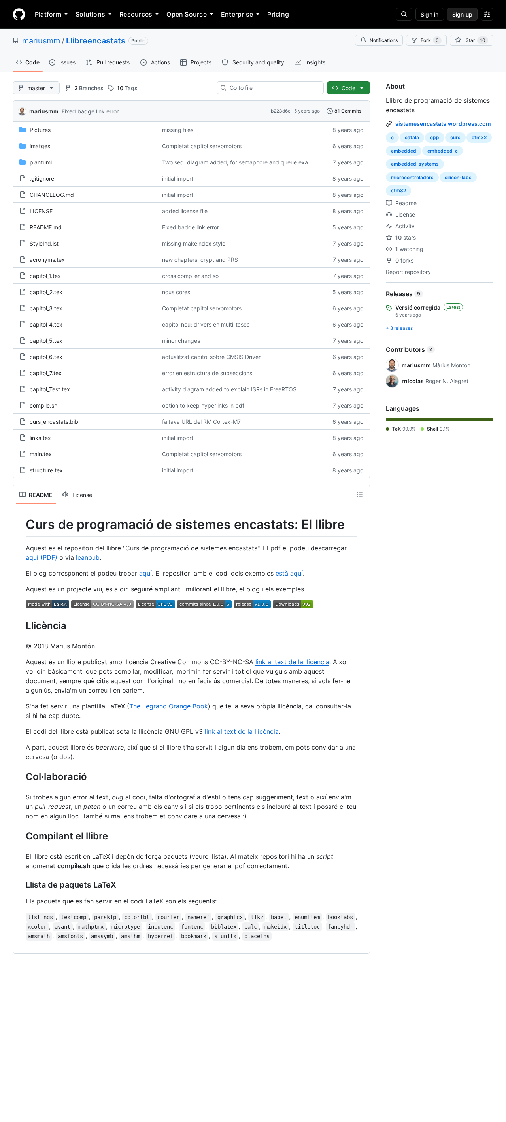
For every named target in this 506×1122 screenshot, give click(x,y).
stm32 (398, 190)
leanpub (88, 557)
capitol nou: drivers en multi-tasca (206, 324)
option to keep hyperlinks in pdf (203, 405)
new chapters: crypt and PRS (200, 259)
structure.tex (46, 470)
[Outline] (359, 494)
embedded (403, 151)
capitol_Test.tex (50, 389)
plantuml (41, 162)
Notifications (384, 40)
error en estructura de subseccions (207, 373)
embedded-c (442, 151)
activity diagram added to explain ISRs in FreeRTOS (229, 389)
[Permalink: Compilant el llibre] (20, 835)
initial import (177, 178)
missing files (177, 130)
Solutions (90, 14)
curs (455, 137)
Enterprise (237, 14)
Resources (135, 14)
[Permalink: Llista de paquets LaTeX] (20, 885)
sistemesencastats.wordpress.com (443, 123)
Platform (48, 14)
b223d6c (281, 111)
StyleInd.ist (44, 243)
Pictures (40, 130)
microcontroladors (412, 177)
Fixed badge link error (90, 111)
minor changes (181, 340)
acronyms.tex (47, 259)
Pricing (278, 14)
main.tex (41, 454)
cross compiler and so (190, 275)
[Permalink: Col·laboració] (20, 776)
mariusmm (41, 40)
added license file (185, 211)
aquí (145, 573)
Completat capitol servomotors (202, 146)
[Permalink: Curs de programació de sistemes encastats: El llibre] (20, 524)
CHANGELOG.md (52, 194)
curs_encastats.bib (54, 421)
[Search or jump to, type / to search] (404, 14)
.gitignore (42, 178)
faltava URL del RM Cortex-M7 (201, 421)
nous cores (176, 292)
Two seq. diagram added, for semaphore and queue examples (242, 162)
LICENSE (41, 211)
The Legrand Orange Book (168, 706)
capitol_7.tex (46, 373)
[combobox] (273, 88)
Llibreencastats (95, 40)
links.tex (40, 437)
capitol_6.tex (46, 356)
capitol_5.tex (46, 340)
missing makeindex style (193, 243)
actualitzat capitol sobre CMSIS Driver (211, 356)
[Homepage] (19, 14)
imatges (40, 146)
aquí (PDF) (41, 557)
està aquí (289, 573)
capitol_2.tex (46, 292)
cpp (434, 137)
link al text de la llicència (292, 662)
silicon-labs (458, 177)
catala (412, 137)
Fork (430, 40)
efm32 (479, 137)
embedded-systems (415, 164)
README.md (46, 227)
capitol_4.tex (46, 324)
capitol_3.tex (46, 308)
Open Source (186, 14)
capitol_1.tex (45, 275)
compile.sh (43, 405)
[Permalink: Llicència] (20, 625)
